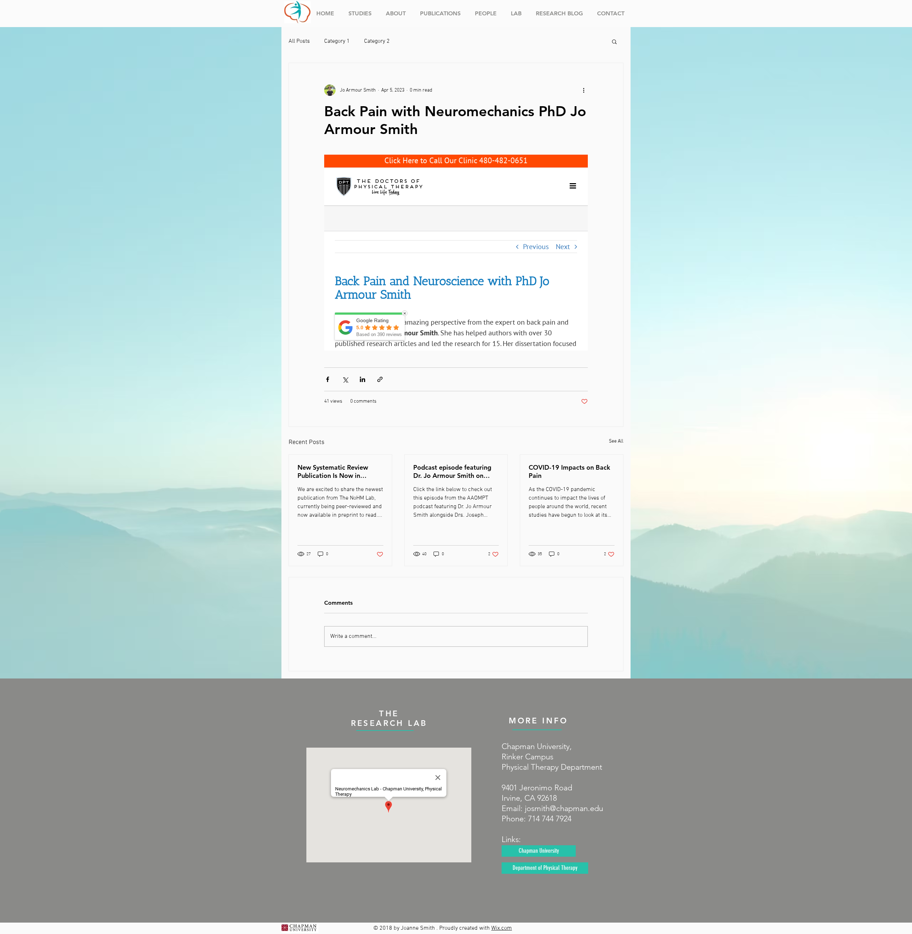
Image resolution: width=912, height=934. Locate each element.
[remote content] (456, 253)
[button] (614, 41)
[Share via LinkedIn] (362, 379)
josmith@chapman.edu (564, 808)
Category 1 (337, 41)
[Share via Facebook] (327, 379)
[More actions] (583, 90)
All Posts (299, 41)
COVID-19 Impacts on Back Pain (569, 471)
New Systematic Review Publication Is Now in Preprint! (332, 471)
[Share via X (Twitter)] (345, 379)
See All (616, 441)
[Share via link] (380, 379)
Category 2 (377, 41)
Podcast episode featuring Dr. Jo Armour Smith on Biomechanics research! (452, 471)
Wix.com (501, 928)
